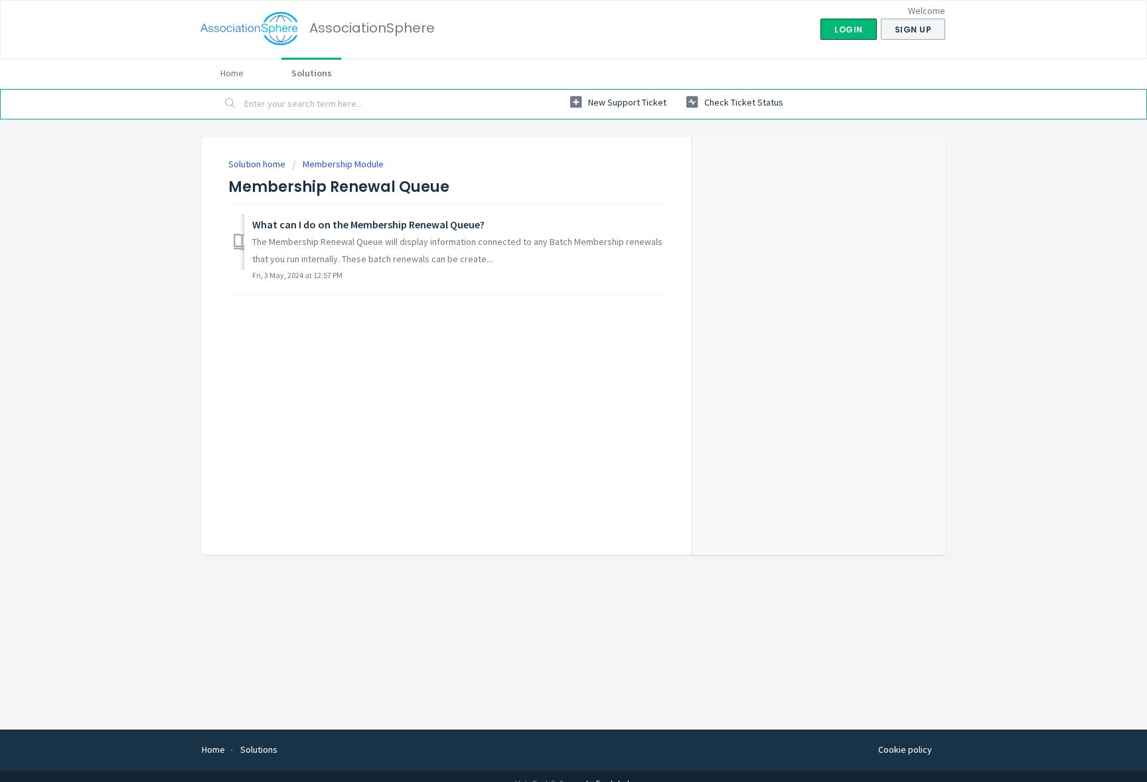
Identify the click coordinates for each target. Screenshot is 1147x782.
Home (232, 73)
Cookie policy (905, 749)
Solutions (311, 73)
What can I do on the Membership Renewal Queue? (368, 224)
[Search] (230, 104)
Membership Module (343, 164)
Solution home (257, 164)
